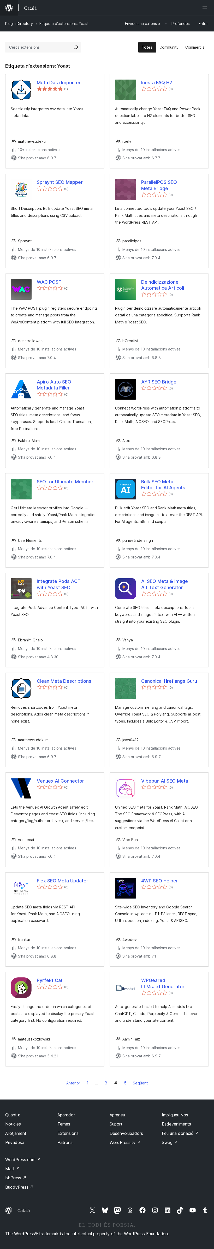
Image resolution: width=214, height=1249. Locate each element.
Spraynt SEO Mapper (60, 182)
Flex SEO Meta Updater (62, 880)
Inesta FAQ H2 (156, 82)
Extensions (68, 1133)
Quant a (12, 1114)
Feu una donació (180, 1133)
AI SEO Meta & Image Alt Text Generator (164, 584)
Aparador (66, 1114)
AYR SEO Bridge (158, 382)
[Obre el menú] (205, 8)
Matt (12, 1168)
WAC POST (49, 282)
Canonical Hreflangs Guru (169, 681)
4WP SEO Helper (159, 880)
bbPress (15, 1177)
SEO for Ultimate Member (65, 481)
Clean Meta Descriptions (64, 681)
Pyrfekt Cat (50, 980)
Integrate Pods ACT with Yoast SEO (59, 584)
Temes (63, 1124)
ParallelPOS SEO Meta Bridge (159, 185)
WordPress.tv (125, 1142)
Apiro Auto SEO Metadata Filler (54, 385)
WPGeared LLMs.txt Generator (163, 983)
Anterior (73, 1083)
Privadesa (14, 1142)
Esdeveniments (176, 1124)
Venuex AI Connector (60, 781)
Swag (170, 1142)
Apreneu (117, 1114)
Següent (140, 1083)
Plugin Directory (19, 23)
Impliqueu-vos (175, 1114)
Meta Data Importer (59, 82)
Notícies (13, 1124)
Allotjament (15, 1133)
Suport (116, 1124)
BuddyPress (19, 1187)
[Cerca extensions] (76, 47)
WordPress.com (23, 1159)
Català (23, 1210)
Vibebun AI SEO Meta (164, 781)
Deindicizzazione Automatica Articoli (162, 285)
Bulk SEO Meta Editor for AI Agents (163, 484)
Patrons (65, 1142)
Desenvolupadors (126, 1133)
